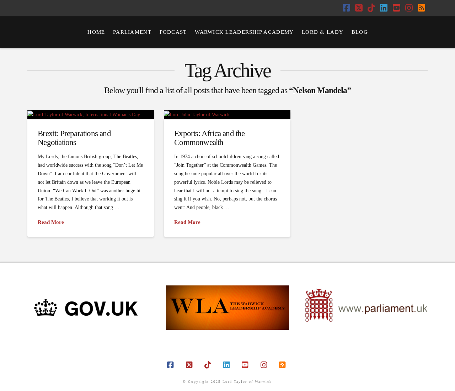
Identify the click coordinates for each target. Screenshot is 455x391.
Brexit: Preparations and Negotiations (74, 137)
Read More (51, 222)
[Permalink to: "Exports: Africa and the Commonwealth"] (227, 114)
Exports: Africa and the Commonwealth (209, 137)
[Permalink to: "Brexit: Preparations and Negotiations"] (90, 114)
